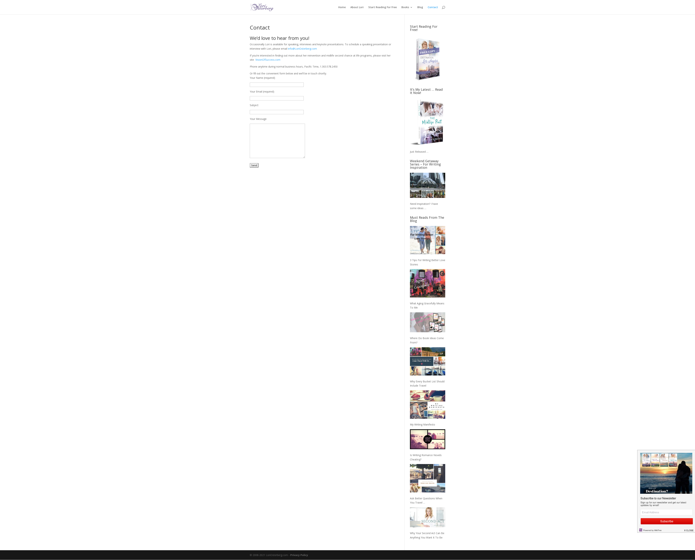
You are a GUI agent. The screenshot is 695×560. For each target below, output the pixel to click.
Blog (420, 7)
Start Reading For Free (382, 7)
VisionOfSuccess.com (267, 59)
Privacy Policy (299, 555)
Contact (433, 7)
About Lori (357, 7)
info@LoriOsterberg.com (302, 48)
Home (342, 7)
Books (405, 7)
